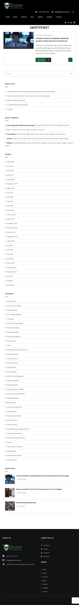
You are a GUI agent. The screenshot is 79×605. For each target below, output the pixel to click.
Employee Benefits (13, 332)
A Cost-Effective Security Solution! (17, 105)
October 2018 (11, 232)
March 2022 (10, 170)
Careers (40, 17)
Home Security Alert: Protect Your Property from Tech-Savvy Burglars (28, 96)
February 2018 (11, 267)
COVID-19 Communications (15, 323)
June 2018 (10, 250)
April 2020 (10, 175)
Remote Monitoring (13, 398)
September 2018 (12, 237)
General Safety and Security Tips (17, 350)
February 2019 (11, 215)
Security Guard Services (14, 416)
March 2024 (10, 162)
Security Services (12, 420)
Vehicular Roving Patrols (14, 455)
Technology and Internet (14, 433)
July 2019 (10, 193)
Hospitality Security (13, 354)
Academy (49, 17)
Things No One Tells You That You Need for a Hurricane (53, 125)
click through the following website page (20, 125)
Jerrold (9, 138)
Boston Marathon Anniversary (16, 100)
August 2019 (11, 188)
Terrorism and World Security (16, 438)
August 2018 (11, 241)
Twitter (45, 549)
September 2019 (12, 184)
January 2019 (11, 219)
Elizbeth (9, 143)
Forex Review (11, 134)
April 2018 (10, 259)
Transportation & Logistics (15, 447)
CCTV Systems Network (14, 314)
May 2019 (10, 201)
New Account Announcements (16, 394)
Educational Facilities (13, 328)
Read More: (41, 60)
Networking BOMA (12, 385)
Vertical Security (12, 460)
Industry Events (11, 367)
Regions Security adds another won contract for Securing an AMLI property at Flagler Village (41, 138)
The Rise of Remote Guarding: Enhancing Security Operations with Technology (31, 91)
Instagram (46, 556)
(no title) (9, 109)
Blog (32, 17)
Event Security (11, 341)
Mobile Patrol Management (15, 376)
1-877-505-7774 (44, 12)
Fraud (8, 345)
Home (8, 17)
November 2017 (12, 272)
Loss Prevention (12, 372)
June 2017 (10, 276)
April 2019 (10, 206)
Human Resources (12, 358)
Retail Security (11, 403)
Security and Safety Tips (14, 407)
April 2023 (10, 166)
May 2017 (10, 281)
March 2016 (10, 285)
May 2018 (10, 254)
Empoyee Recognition (13, 336)
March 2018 (10, 263)
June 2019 (10, 197)
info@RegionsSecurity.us (62, 12)
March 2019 (10, 210)
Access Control (11, 301)
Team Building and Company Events (18, 429)
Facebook (46, 545)
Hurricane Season (12, 363)
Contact (59, 17)
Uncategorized (11, 451)
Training (9, 442)
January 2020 (11, 179)
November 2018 (12, 228)
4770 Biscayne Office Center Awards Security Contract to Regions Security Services (42, 134)
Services (24, 17)
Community (10, 319)
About (15, 17)
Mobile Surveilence (13, 380)
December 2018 (12, 223)
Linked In (46, 553)
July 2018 (10, 245)
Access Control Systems (14, 306)
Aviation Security (12, 310)
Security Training (12, 425)
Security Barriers (12, 411)
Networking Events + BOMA (15, 389)
